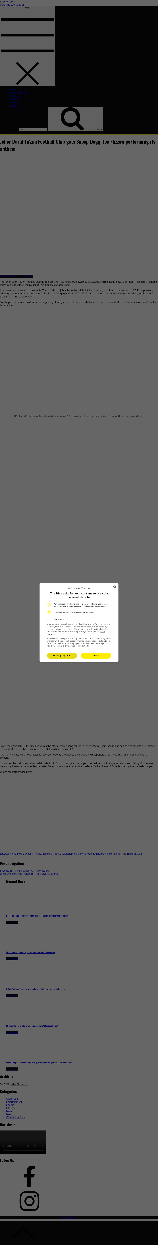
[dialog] (79, 622)
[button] (79, 619)
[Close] (115, 587)
